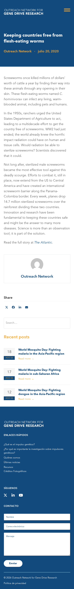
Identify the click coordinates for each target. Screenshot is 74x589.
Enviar (13, 563)
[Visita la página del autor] (37, 264)
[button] (67, 10)
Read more (26, 358)
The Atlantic (43, 242)
